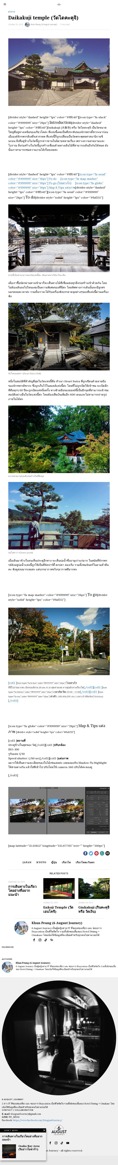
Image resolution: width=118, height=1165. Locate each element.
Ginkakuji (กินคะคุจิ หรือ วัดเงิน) (93, 909)
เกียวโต (66, 862)
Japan (27, 862)
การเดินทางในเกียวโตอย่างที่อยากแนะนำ (22, 890)
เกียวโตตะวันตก (85, 862)
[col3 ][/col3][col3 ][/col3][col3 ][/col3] (57, 691)
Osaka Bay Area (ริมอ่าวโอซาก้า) (29, 1147)
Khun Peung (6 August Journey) (44, 24)
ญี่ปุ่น (54, 862)
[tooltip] (85, 853)
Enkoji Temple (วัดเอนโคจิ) (58, 909)
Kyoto (11, 12)
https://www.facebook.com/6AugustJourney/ (37, 1120)
